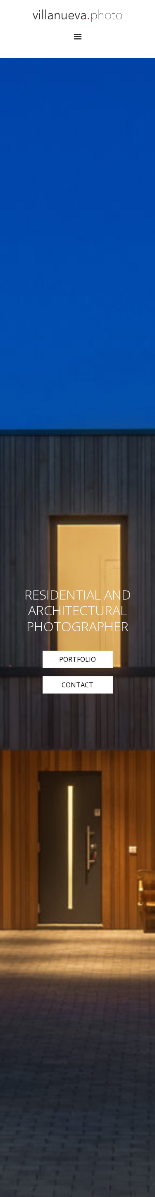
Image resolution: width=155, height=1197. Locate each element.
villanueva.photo (77, 15)
